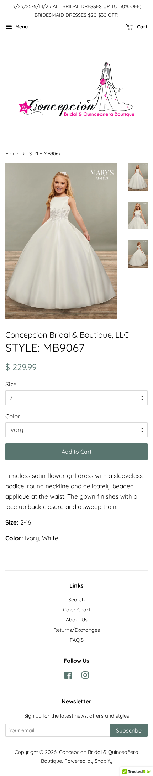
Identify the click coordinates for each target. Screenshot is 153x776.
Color (12, 416)
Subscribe (129, 730)
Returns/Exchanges (76, 630)
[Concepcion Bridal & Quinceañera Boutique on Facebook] (68, 676)
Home (11, 153)
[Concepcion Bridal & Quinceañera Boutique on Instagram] (85, 676)
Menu (21, 27)
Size (11, 384)
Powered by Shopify (88, 761)
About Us (77, 619)
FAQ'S (77, 640)
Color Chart (76, 609)
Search (76, 600)
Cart (142, 27)
